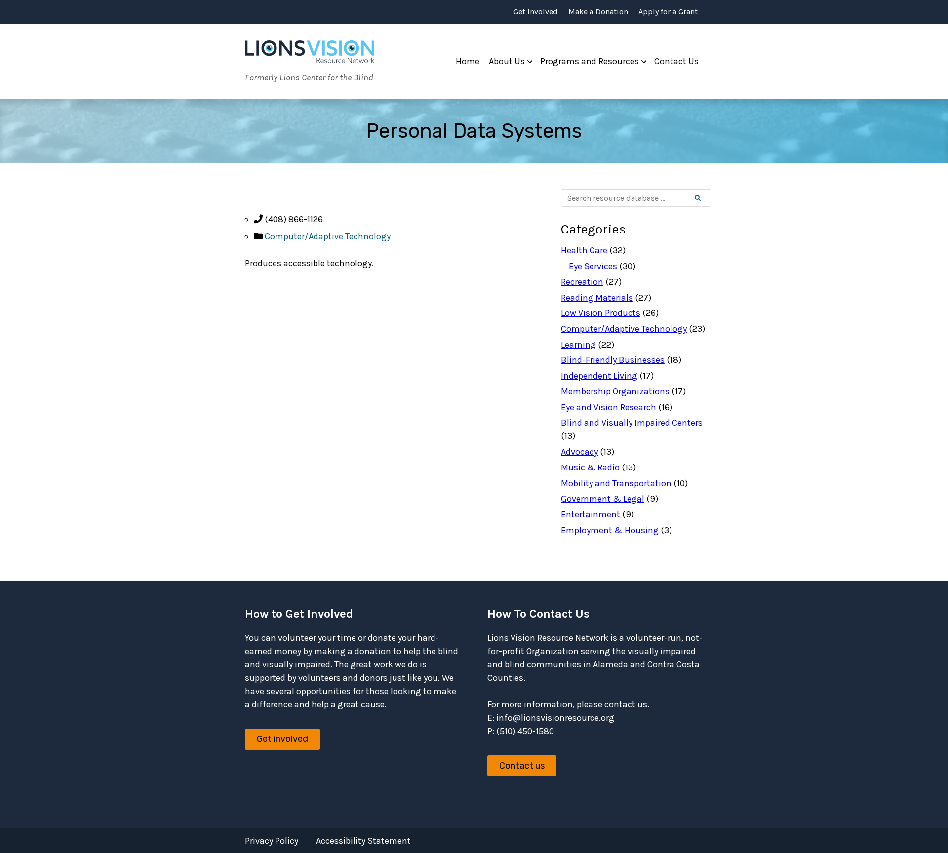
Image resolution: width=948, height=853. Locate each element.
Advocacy (579, 451)
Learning (578, 344)
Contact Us (676, 61)
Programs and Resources (589, 61)
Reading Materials (597, 297)
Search (706, 198)
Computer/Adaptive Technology (328, 236)
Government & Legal (602, 498)
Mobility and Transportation (616, 483)
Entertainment (590, 514)
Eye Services (593, 266)
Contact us (522, 765)
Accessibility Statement (363, 840)
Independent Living (599, 375)
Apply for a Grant (668, 12)
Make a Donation (598, 12)
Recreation (582, 281)
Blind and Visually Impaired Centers (632, 422)
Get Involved (536, 12)
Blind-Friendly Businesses (613, 359)
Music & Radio (590, 467)
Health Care (584, 250)
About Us (507, 61)
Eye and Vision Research (608, 407)
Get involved (282, 739)
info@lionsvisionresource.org (555, 717)
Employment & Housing (610, 530)
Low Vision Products (600, 313)
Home (467, 61)
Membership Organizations (615, 391)
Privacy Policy (271, 840)
